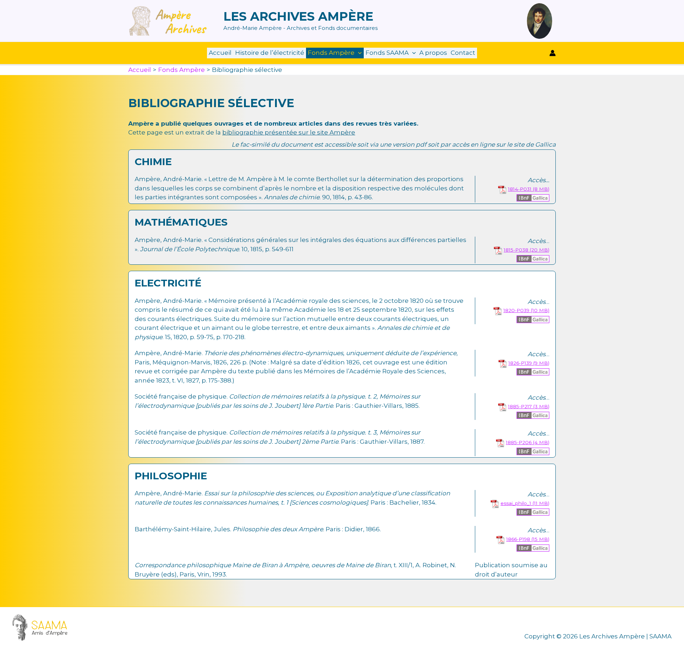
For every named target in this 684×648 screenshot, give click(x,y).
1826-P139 (520, 363)
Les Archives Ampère (298, 16)
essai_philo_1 (516, 503)
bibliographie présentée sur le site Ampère (288, 132)
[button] (358, 53)
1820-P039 (516, 310)
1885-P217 (520, 406)
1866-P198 (518, 539)
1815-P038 (516, 250)
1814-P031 (520, 189)
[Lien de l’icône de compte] (552, 53)
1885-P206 (519, 442)
